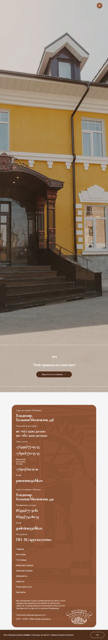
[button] (99, 5)
